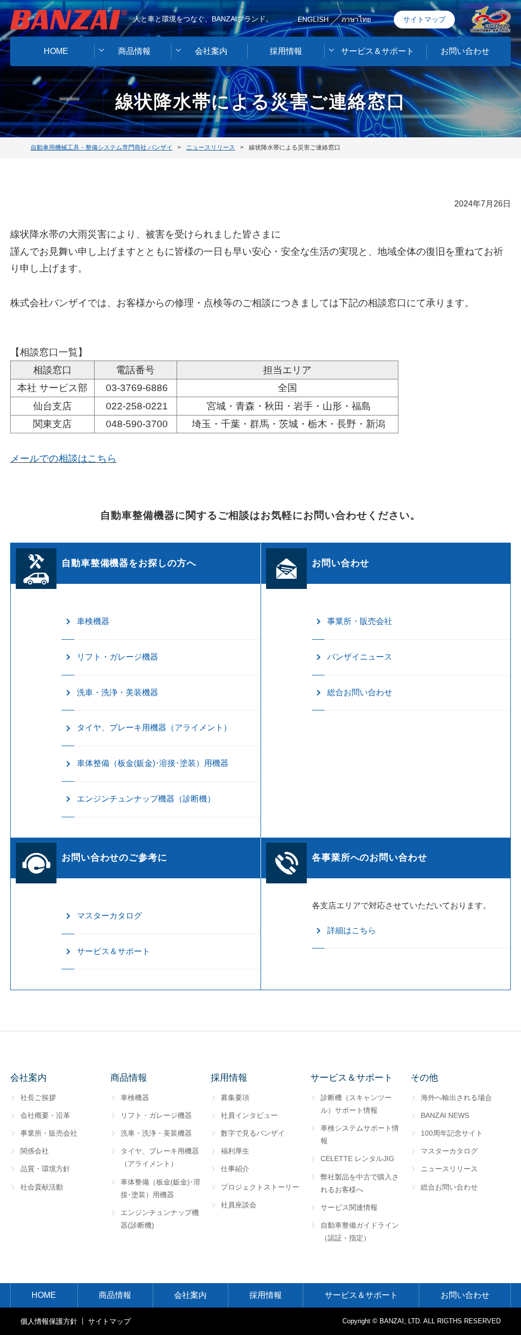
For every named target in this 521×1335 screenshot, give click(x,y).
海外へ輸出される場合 (456, 1097)
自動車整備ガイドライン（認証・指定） (360, 1231)
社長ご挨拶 (38, 1097)
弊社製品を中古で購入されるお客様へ (360, 1183)
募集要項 (235, 1097)
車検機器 (93, 621)
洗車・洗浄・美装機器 (117, 692)
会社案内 (211, 51)
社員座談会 (238, 1205)
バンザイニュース (359, 656)
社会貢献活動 (41, 1187)
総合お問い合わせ (359, 692)
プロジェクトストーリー (260, 1187)
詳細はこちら (351, 930)
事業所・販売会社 (359, 621)
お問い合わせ (465, 51)
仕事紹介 (235, 1169)
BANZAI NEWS (445, 1115)
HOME (56, 51)
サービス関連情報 (349, 1207)
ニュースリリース (449, 1169)
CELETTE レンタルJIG (357, 1158)
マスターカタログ (109, 915)
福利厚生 (235, 1151)
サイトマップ (424, 19)
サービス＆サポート (377, 51)
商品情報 (134, 51)
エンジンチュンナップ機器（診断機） (146, 798)
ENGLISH (313, 19)
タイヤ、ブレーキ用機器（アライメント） (154, 727)
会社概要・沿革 (45, 1115)
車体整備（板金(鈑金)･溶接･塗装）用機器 (152, 763)
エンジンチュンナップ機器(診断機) (160, 1218)
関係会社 (34, 1151)
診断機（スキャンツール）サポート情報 (356, 1103)
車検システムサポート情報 (360, 1134)
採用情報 (286, 51)
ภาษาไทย (356, 19)
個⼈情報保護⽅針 (48, 1321)
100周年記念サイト (452, 1133)
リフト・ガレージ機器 (117, 656)
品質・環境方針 (45, 1169)
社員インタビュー (249, 1115)
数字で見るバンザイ (253, 1133)
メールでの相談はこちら (63, 458)
